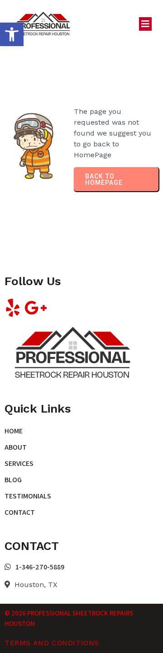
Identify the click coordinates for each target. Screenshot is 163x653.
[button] (12, 34)
